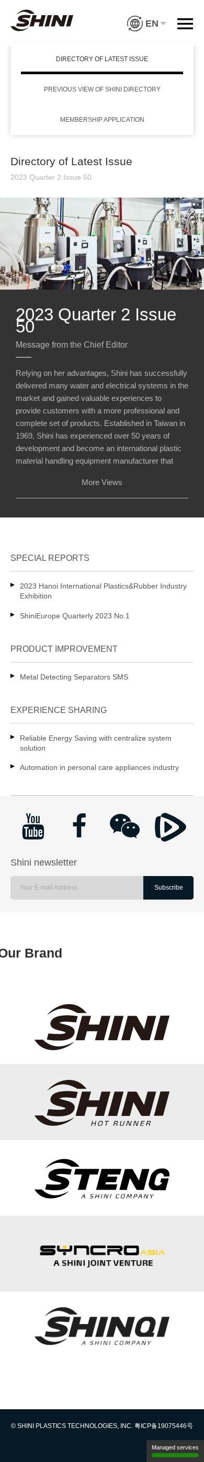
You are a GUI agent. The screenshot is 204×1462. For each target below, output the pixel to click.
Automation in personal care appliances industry (99, 767)
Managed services (175, 1447)
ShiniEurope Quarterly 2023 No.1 (75, 616)
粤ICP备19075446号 (163, 1426)
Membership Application (102, 119)
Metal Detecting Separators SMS (74, 677)
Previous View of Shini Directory (102, 89)
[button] (147, 15)
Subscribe (168, 887)
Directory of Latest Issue (102, 59)
